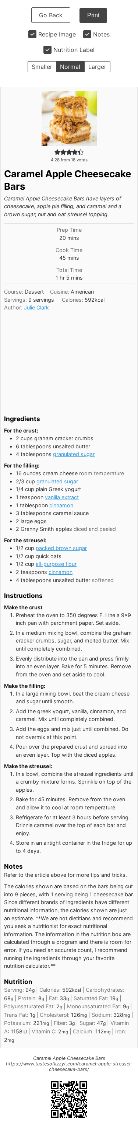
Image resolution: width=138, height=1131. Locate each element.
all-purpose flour (56, 564)
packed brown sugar (61, 548)
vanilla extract (62, 497)
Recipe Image (57, 34)
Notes (101, 34)
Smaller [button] (42, 66)
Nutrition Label (74, 49)
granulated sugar (74, 454)
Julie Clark (36, 307)
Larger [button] (97, 66)
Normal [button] (70, 66)
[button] (57, 152)
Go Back (51, 15)
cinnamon (61, 505)
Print (93, 15)
